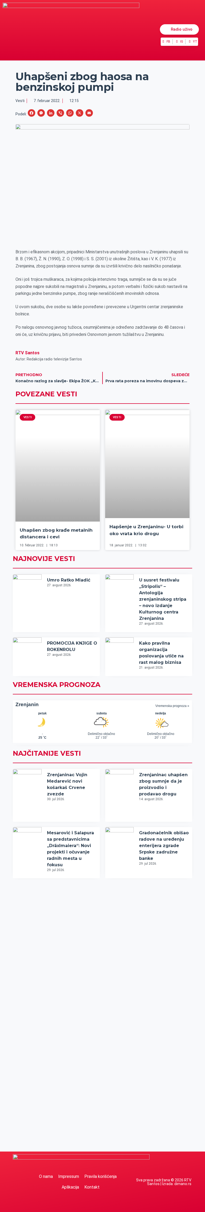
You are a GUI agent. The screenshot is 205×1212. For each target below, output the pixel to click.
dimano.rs (182, 1184)
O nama (46, 1176)
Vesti (20, 101)
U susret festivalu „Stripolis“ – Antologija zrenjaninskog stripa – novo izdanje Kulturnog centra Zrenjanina (162, 599)
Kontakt (92, 1187)
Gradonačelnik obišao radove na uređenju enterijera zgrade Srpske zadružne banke (164, 845)
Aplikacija (70, 1187)
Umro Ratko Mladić (68, 580)
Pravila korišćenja (100, 1176)
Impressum (68, 1176)
